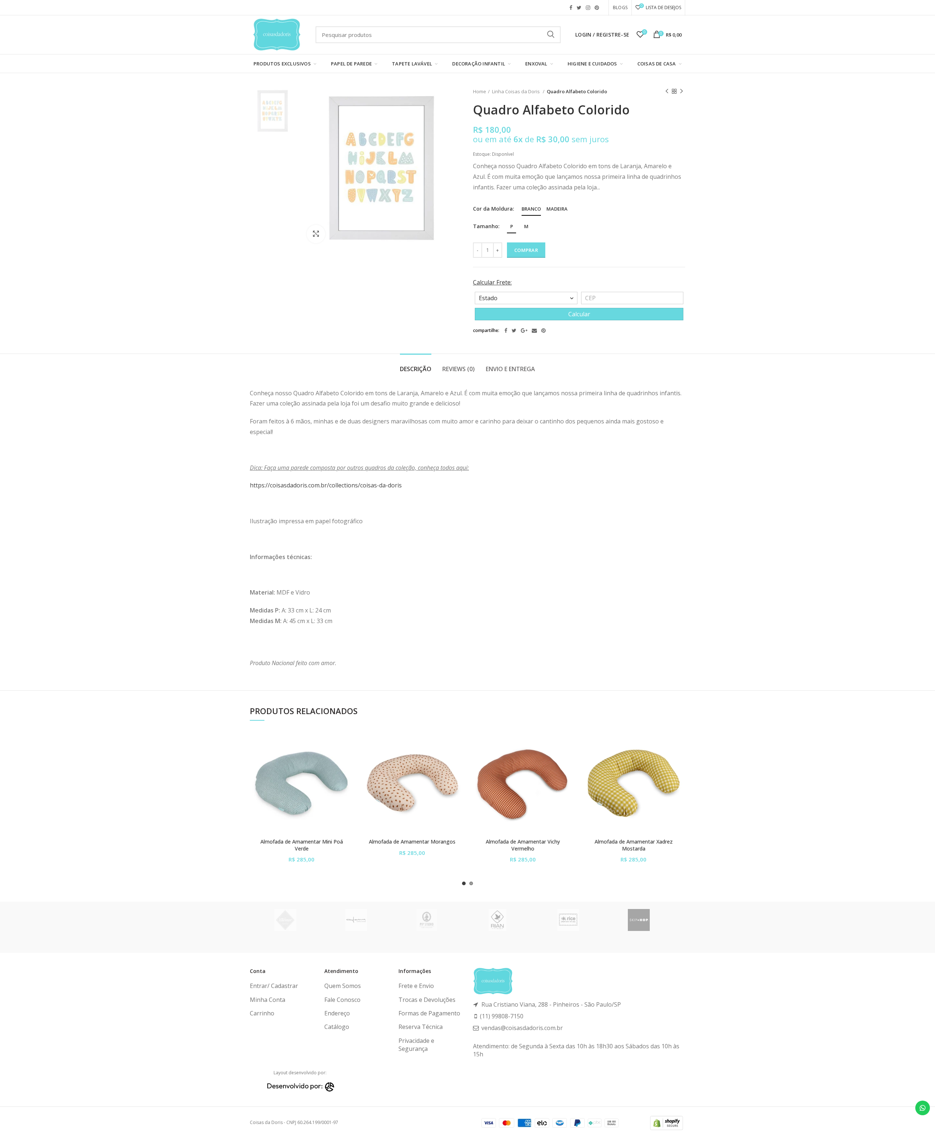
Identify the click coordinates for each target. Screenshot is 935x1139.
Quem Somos (342, 986)
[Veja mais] (348, 776)
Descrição (415, 369)
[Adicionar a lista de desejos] (348, 743)
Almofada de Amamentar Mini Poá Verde (301, 845)
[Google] (524, 330)
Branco (531, 208)
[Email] (534, 330)
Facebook (571, 7)
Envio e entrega (510, 369)
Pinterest (596, 7)
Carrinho (262, 1013)
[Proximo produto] (681, 91)
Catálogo (336, 1027)
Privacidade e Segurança (416, 1045)
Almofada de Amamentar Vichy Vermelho (523, 845)
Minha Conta (267, 1000)
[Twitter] (514, 330)
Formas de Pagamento (429, 1013)
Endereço (337, 1013)
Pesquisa (551, 34)
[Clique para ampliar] (316, 234)
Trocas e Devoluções (426, 1000)
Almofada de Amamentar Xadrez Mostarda (634, 845)
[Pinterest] (543, 330)
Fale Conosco (342, 1000)
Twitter (579, 7)
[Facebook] (506, 330)
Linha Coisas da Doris (516, 91)
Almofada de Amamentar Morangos (412, 841)
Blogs (620, 7)
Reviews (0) (458, 369)
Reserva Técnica (420, 1027)
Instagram (588, 7)
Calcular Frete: (492, 282)
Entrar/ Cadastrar (274, 986)
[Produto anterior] (667, 91)
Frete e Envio (416, 986)
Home (479, 91)
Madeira (557, 208)
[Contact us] (922, 1108)
